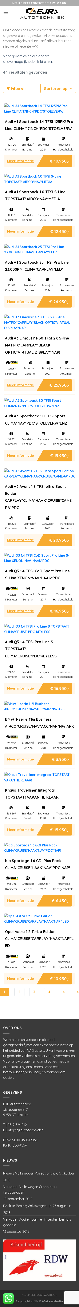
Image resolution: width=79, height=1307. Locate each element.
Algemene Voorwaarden (39, 1294)
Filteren (18, 88)
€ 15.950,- (60, 828)
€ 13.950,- (60, 454)
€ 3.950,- (61, 758)
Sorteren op (56, 88)
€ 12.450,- (60, 230)
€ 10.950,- (60, 160)
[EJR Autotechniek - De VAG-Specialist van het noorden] (42, 13)
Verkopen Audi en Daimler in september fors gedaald (37, 1222)
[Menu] (5, 13)
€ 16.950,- (60, 610)
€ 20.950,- (60, 539)
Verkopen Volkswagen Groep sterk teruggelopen (30, 1189)
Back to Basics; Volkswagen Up (27, 1206)
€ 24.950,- (60, 300)
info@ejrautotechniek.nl (25, 1130)
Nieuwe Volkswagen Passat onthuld (30, 1173)
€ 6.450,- (61, 899)
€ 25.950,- (60, 384)
